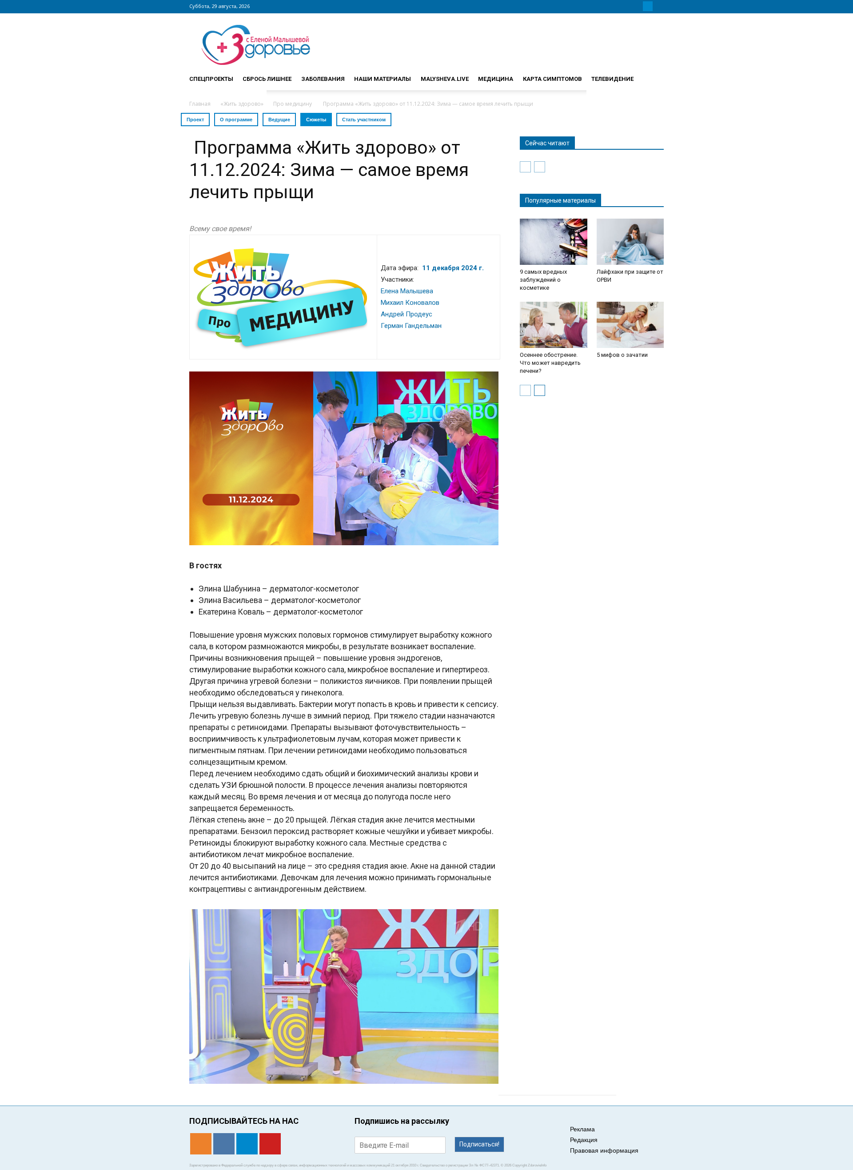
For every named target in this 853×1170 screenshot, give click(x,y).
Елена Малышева (407, 291)
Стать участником (364, 119)
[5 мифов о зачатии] (630, 325)
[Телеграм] (648, 6)
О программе (236, 119)
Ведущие (279, 119)
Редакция (584, 1139)
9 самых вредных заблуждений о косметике (543, 279)
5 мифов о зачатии (622, 354)
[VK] (637, 6)
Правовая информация (604, 1150)
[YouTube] (658, 6)
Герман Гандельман (411, 326)
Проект (195, 119)
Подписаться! (479, 1144)
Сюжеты (316, 119)
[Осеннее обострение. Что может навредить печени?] (553, 325)
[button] (653, 75)
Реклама (582, 1129)
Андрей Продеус (406, 314)
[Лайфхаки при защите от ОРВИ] (630, 242)
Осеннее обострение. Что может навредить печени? (550, 362)
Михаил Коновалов (410, 303)
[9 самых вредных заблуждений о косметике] (553, 242)
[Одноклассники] (626, 6)
